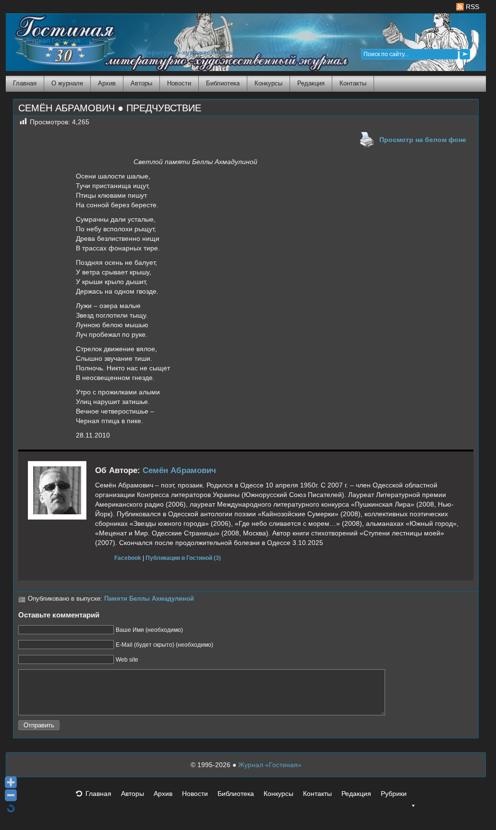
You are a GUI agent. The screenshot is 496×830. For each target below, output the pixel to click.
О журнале (67, 83)
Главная (24, 83)
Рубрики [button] (394, 793)
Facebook (127, 558)
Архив (107, 83)
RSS (471, 7)
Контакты (352, 83)
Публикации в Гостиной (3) (183, 558)
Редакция (311, 83)
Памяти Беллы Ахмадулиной (149, 598)
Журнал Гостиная (53, 40)
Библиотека (223, 83)
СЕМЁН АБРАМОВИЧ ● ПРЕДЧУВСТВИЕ (109, 108)
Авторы (141, 83)
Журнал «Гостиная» (270, 765)
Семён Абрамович (179, 470)
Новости (179, 83)
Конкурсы (268, 83)
